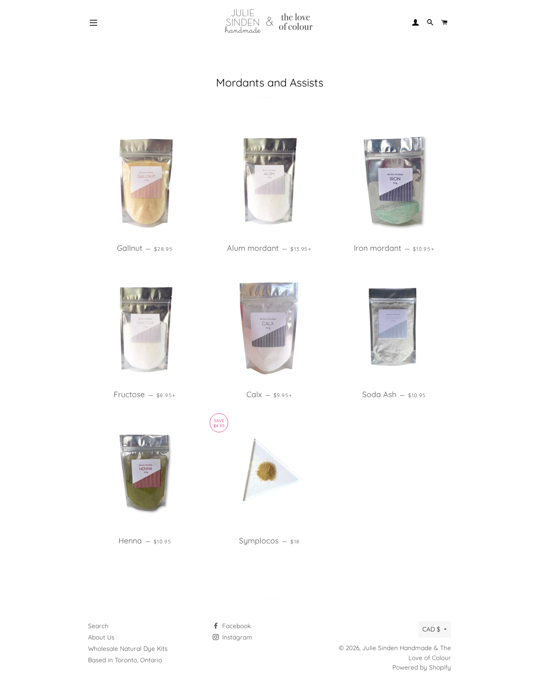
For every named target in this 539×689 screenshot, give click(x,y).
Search (98, 626)
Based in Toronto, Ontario (125, 660)
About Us (101, 637)
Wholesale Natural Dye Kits (128, 648)
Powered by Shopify (421, 667)
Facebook (235, 626)
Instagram (236, 637)
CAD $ (431, 629)
